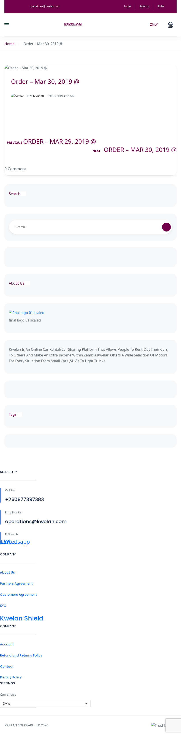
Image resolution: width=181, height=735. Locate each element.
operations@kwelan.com (45, 6)
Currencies (8, 694)
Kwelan (35, 96)
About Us (7, 572)
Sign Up (144, 6)
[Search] (166, 227)
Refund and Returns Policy (21, 655)
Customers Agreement (18, 594)
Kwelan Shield (21, 618)
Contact (6, 666)
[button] (170, 24)
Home (9, 44)
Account (7, 644)
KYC (3, 605)
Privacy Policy (11, 677)
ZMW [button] (161, 6)
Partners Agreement (16, 583)
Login (127, 6)
